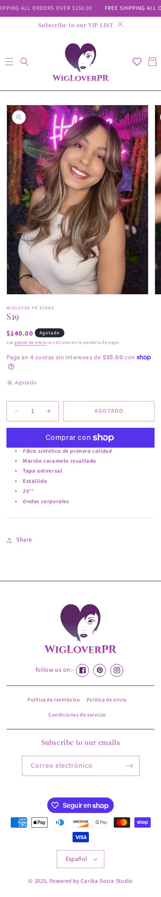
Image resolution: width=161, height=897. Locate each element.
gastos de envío (30, 342)
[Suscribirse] (129, 766)
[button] (8, 61)
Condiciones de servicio (77, 715)
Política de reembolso (53, 700)
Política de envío (107, 700)
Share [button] (24, 540)
